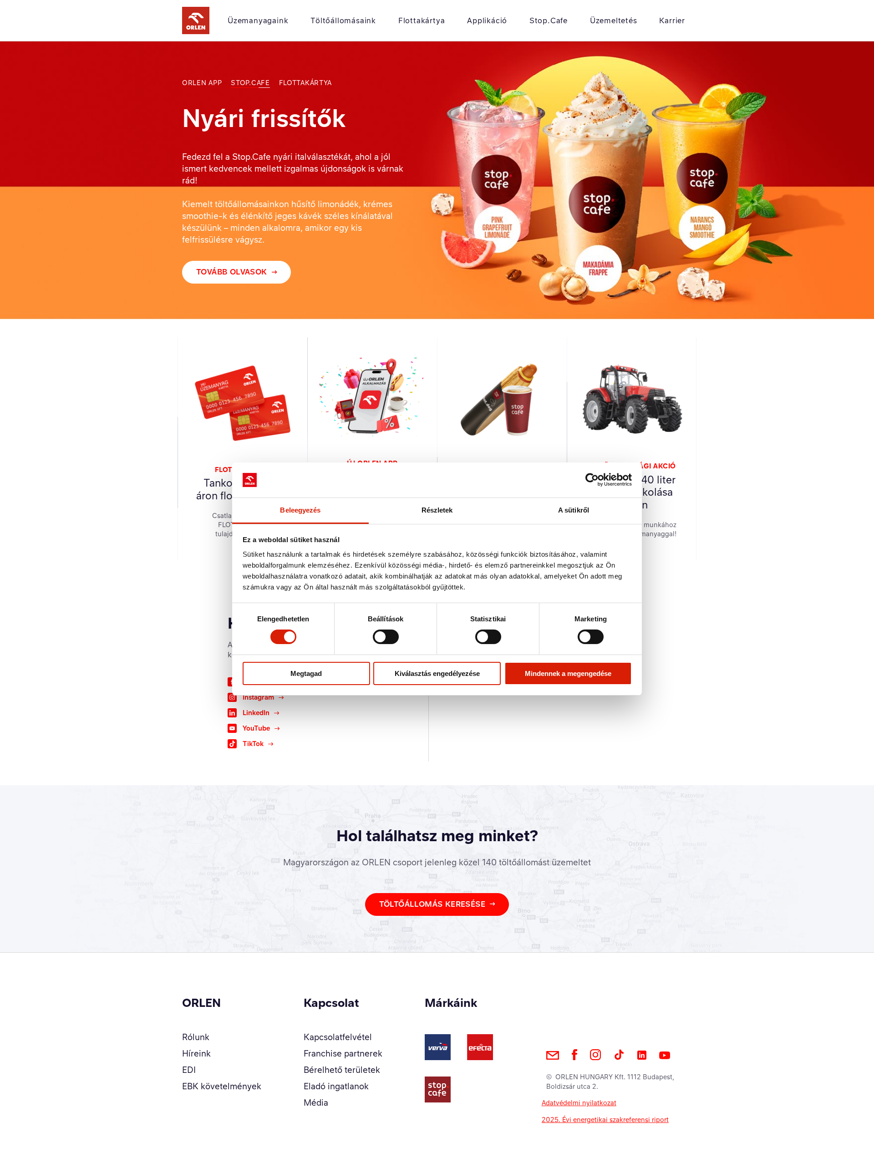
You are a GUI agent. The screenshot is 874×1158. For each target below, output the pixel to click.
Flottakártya (421, 20)
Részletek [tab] (437, 510)
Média (316, 1102)
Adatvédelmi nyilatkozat (579, 1103)
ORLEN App (202, 82)
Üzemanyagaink (258, 20)
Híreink (196, 1053)
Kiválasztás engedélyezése (437, 673)
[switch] (386, 637)
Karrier (672, 20)
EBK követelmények (221, 1086)
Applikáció (487, 20)
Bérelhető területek (342, 1070)
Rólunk (195, 1037)
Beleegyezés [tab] (300, 510)
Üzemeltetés (613, 20)
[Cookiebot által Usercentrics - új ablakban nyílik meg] (592, 480)
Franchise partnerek (343, 1053)
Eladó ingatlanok (336, 1086)
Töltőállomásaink (343, 20)
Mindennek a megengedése (568, 673)
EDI (189, 1070)
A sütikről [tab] (573, 510)
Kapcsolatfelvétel (338, 1037)
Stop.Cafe (548, 20)
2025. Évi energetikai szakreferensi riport (605, 1119)
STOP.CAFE (250, 82)
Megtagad (306, 673)
